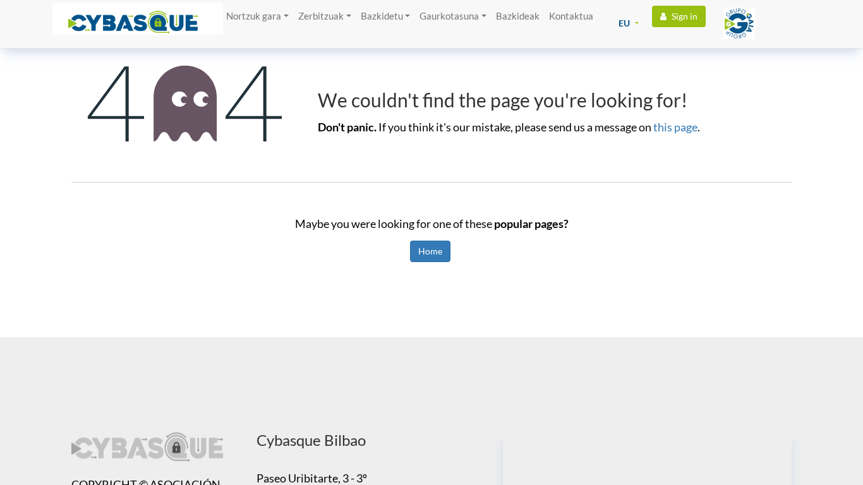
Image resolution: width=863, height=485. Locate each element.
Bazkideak (518, 15)
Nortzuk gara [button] (253, 15)
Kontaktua (571, 15)
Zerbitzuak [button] (321, 15)
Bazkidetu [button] (382, 15)
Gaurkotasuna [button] (449, 15)
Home (430, 251)
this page (675, 127)
